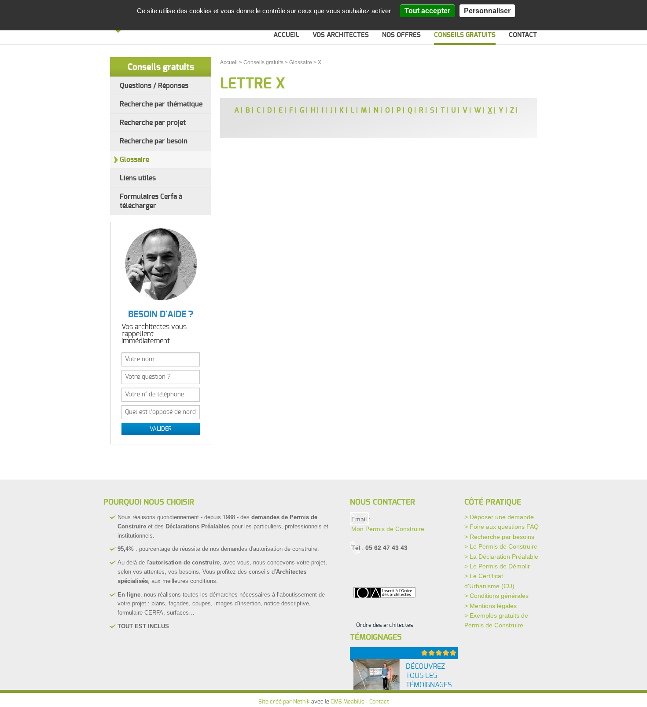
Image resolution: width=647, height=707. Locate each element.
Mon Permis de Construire (387, 528)
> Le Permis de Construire (500, 546)
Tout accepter (427, 11)
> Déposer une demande (499, 516)
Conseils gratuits (465, 35)
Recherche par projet (153, 122)
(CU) (508, 586)
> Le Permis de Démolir (497, 566)
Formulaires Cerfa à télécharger (151, 201)
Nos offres (401, 35)
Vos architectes (340, 35)
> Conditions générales (496, 595)
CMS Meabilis (347, 702)
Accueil (286, 35)
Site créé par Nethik (284, 702)
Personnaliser (487, 11)
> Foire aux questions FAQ (501, 526)
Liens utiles (138, 178)
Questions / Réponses (154, 85)
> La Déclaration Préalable (501, 556)
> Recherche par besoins (499, 536)
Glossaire (134, 159)
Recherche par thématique (161, 104)
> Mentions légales (490, 605)
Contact (523, 35)
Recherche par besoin (153, 141)
